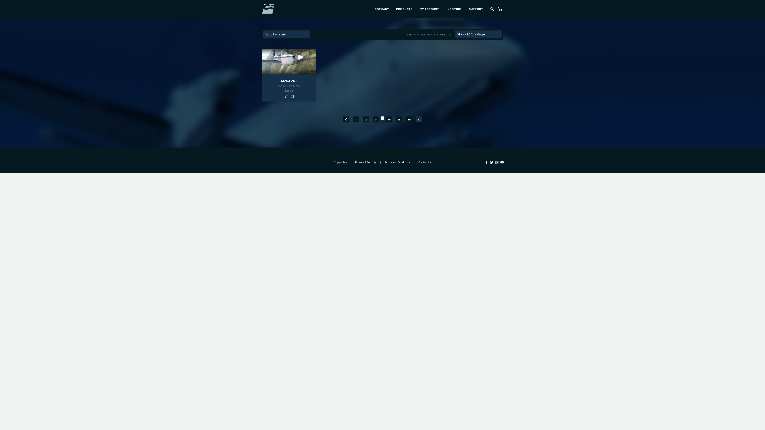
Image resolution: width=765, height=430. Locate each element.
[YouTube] (502, 162)
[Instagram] (496, 162)
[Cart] (502, 9)
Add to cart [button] (286, 96)
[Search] (492, 9)
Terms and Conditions (397, 162)
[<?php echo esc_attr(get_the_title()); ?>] (292, 96)
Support (476, 9)
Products (404, 9)
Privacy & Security (366, 162)
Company (382, 9)
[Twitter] (491, 162)
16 (409, 119)
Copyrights (340, 162)
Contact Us (424, 162)
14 (389, 119)
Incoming (454, 9)
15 (399, 119)
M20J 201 (289, 81)
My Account (429, 9)
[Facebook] (486, 162)
